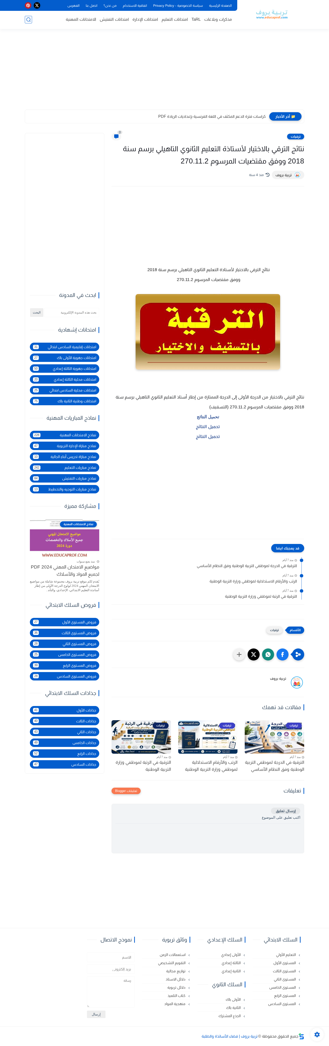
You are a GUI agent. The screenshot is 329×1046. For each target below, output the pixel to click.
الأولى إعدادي (231, 955)
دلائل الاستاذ (176, 979)
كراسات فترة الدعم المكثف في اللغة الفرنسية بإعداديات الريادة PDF (212, 116)
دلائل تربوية (176, 987)
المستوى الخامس (283, 987)
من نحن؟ (110, 5)
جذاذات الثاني (65, 732)
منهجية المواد (175, 1004)
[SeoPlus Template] (301, 1036)
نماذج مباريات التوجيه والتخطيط (65, 489)
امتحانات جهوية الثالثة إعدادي (65, 368)
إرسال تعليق (286, 811)
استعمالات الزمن (173, 955)
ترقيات (296, 136)
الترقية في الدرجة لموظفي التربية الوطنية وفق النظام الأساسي (247, 566)
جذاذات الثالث (65, 721)
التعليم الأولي (286, 955)
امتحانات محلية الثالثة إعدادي (65, 379)
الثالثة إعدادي (232, 963)
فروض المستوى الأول (65, 622)
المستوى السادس (282, 1004)
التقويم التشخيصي (172, 963)
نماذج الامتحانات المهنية (65, 435)
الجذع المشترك (230, 1016)
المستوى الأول (285, 963)
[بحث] (28, 19)
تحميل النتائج (208, 416)
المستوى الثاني (285, 979)
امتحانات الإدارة (145, 19)
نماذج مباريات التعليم (65, 467)
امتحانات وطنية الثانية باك (65, 401)
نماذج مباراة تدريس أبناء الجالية (65, 457)
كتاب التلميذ (177, 996)
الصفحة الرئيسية (220, 5)
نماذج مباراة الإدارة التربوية (65, 446)
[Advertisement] (164, 72)
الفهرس (73, 5)
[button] (282, 654)
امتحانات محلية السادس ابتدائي (65, 390)
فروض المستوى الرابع (65, 665)
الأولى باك (234, 999)
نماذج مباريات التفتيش (65, 478)
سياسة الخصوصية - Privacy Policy (178, 5)
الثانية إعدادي (232, 971)
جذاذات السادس (65, 764)
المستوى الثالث (285, 971)
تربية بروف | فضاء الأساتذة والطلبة (229, 1036)
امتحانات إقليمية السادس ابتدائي (65, 347)
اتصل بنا (91, 5)
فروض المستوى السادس (65, 676)
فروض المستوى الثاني (65, 643)
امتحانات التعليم (175, 19)
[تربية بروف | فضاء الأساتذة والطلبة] (272, 14)
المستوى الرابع (285, 996)
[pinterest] (28, 5)
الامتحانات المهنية (81, 19)
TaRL (196, 19)
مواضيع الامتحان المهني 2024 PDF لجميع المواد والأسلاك (65, 570)
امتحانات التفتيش (114, 19)
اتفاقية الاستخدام (135, 5)
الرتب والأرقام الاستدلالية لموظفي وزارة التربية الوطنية (253, 581)
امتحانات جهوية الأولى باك (65, 358)
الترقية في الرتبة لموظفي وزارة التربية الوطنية (261, 596)
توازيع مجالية (176, 971)
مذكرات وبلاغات (218, 19)
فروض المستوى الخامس (65, 654)
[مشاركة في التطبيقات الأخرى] (239, 654)
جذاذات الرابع (65, 753)
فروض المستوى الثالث (65, 633)
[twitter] (37, 5)
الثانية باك (234, 1008)
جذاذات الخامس (65, 742)
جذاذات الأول (65, 710)
